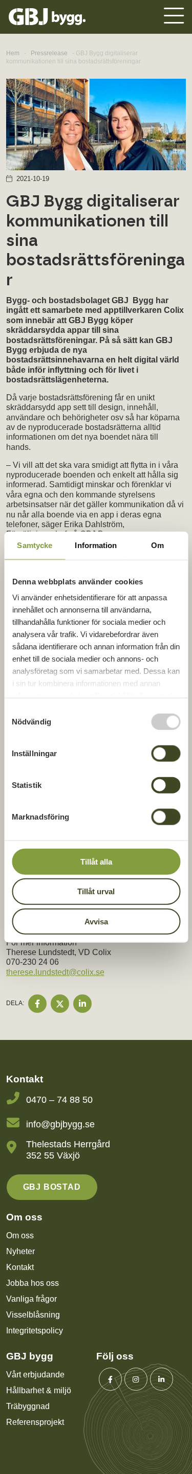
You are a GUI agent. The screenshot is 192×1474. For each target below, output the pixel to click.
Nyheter (20, 1251)
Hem (12, 53)
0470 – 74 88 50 (59, 1100)
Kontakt (20, 1267)
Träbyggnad (28, 1406)
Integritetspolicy (34, 1330)
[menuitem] (173, 17)
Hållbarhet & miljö (38, 1390)
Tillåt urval (96, 891)
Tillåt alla (96, 861)
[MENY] (173, 17)
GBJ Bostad (52, 1187)
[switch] (165, 753)
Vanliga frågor (31, 1299)
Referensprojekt (35, 1422)
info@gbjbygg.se (60, 1124)
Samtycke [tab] (34, 544)
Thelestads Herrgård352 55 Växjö (68, 1150)
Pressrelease (49, 53)
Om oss (20, 1235)
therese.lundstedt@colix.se (55, 972)
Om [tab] (157, 544)
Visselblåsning (33, 1314)
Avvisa (96, 921)
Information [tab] (96, 544)
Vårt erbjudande (35, 1374)
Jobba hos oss (32, 1283)
